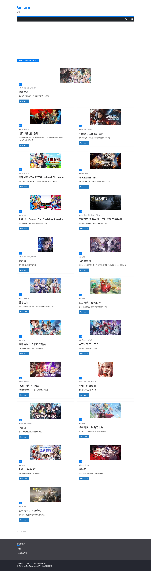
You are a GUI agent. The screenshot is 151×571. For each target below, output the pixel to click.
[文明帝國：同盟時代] (45, 494)
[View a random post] (131, 19)
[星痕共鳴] (75, 75)
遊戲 (20, 125)
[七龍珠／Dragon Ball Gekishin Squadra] (45, 202)
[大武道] (45, 244)
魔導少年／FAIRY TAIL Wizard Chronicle (41, 177)
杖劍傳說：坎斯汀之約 (91, 427)
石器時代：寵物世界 (90, 302)
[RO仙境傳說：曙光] (45, 369)
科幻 (85, 130)
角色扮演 (33, 88)
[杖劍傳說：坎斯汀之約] (105, 410)
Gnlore (23, 7)
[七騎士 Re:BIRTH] (45, 452)
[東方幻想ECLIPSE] (105, 327)
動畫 (25, 88)
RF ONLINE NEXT (88, 177)
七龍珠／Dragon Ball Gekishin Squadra (41, 219)
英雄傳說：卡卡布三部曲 (32, 344)
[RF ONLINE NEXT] (105, 161)
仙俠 (21, 257)
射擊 (81, 340)
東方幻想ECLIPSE (88, 344)
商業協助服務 (22, 553)
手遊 (20, 84)
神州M (22, 427)
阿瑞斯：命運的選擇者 (91, 133)
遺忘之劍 (23, 302)
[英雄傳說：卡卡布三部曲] (45, 327)
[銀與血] (105, 452)
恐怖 (89, 215)
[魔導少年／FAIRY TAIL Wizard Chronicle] (45, 160)
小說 (25, 257)
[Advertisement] (75, 37)
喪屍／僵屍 (83, 215)
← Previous (21, 531)
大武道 (22, 261)
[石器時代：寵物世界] (105, 286)
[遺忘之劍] (45, 285)
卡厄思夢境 (85, 261)
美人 (28, 88)
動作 (21, 88)
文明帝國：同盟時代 (30, 510)
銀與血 (82, 469)
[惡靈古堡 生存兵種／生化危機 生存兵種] (105, 202)
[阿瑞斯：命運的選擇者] (105, 117)
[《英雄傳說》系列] (45, 116)
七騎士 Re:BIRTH (28, 469)
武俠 (21, 424)
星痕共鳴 (23, 92)
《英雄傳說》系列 (28, 133)
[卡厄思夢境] (105, 244)
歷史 (21, 506)
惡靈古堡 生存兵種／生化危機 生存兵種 (100, 219)
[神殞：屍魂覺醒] (105, 369)
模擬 (28, 257)
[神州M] (45, 411)
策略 (92, 215)
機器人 (82, 173)
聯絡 (19, 549)
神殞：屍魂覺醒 (87, 385)
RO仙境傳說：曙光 (29, 385)
